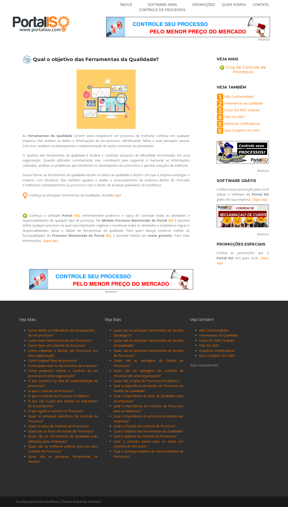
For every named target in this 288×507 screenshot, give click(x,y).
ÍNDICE (126, 5)
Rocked (78, 502)
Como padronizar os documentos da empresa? (62, 366)
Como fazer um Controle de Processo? (56, 345)
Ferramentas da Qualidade (243, 103)
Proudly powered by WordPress (37, 502)
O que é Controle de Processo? (51, 391)
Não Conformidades (239, 96)
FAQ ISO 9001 (234, 117)
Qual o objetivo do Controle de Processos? (145, 436)
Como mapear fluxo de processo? (53, 360)
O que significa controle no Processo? (55, 411)
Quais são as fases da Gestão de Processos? (61, 431)
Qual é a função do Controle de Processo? (145, 426)
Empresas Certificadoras (242, 123)
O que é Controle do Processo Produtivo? (58, 396)
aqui (117, 195)
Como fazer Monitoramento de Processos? (60, 340)
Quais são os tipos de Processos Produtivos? (147, 381)
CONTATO (261, 5)
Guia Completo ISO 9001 (242, 130)
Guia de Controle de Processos (245, 69)
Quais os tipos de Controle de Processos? (58, 426)
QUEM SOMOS (234, 5)
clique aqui (50, 241)
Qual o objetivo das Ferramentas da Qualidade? (148, 431)
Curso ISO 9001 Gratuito (242, 110)
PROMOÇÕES (203, 5)
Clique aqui (260, 199)
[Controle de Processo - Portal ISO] (41, 24)
